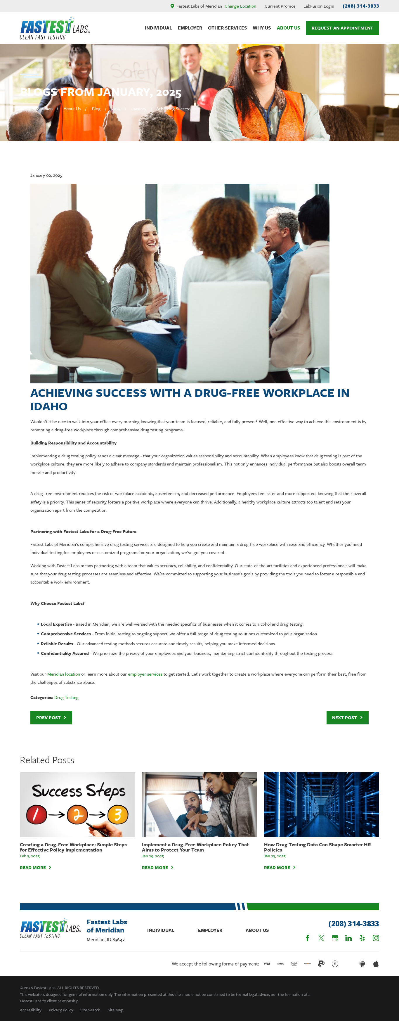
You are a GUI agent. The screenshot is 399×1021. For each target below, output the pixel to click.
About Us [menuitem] (288, 27)
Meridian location (63, 674)
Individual (160, 930)
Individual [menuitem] (158, 27)
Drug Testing (66, 697)
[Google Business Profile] (335, 938)
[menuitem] (30, 1010)
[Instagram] (376, 938)
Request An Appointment (342, 28)
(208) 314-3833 (361, 5)
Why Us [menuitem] (262, 27)
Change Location (240, 6)
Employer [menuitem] (190, 27)
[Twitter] (321, 938)
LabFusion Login (318, 6)
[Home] (55, 28)
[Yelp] (362, 938)
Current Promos (280, 6)
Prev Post (48, 717)
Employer (210, 930)
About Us (257, 930)
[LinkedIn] (348, 938)
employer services (145, 674)
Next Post (344, 717)
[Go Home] (22, 108)
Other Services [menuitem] (227, 27)
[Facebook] (307, 938)
